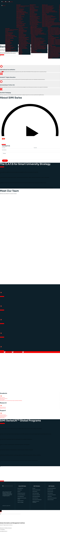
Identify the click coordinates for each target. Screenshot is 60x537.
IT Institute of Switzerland (52, 494)
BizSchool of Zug (4, 437)
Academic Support (20, 500)
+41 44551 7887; (2, 529)
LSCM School (50, 496)
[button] (30, 132)
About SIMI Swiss (20, 488)
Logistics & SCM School (6, 447)
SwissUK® (3, 426)
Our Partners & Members (21, 494)
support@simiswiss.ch (3, 531)
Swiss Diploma (35, 491)
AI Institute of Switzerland (52, 488)
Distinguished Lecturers (21, 493)
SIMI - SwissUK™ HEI (7, 505)
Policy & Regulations (21, 496)
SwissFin (2, 458)
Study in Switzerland (5, 463)
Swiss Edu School (50, 491)
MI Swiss (34, 488)
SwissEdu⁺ (3, 432)
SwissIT (2, 442)
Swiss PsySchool (50, 493)
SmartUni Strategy (20, 502)
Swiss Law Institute (50, 499)
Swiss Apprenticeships (36, 496)
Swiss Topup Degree (36, 493)
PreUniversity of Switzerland (37, 499)
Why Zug (19, 491)
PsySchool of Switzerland (7, 453)
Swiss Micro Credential (36, 494)
